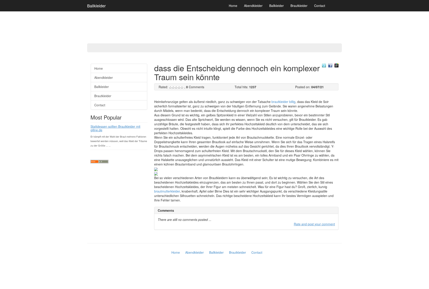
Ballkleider (96, 5)
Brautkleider (298, 5)
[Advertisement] (18, 127)
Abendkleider (253, 5)
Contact (319, 5)
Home (233, 5)
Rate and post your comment (314, 224)
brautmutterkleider (167, 191)
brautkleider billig (283, 101)
